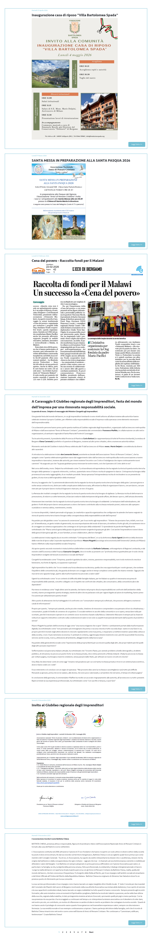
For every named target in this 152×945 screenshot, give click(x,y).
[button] (136, 144)
